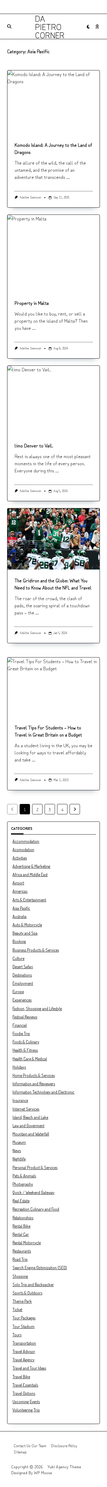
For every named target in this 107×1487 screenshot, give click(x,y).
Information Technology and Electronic (43, 1092)
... (68, 176)
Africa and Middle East (30, 874)
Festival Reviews (24, 1016)
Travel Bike (21, 1376)
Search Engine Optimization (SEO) (39, 1267)
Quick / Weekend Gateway (33, 1192)
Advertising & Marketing (31, 866)
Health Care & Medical (29, 1058)
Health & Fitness (25, 1050)
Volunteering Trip (26, 1409)
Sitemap (20, 1452)
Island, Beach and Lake (30, 1117)
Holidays (19, 1067)
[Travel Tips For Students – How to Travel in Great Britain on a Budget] (53, 687)
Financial (19, 1025)
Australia (19, 916)
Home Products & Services (33, 1075)
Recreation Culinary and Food (35, 1209)
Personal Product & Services (34, 1167)
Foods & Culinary (25, 1041)
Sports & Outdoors (27, 1292)
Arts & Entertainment (29, 899)
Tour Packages (23, 1317)
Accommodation (25, 841)
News (16, 1150)
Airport (18, 882)
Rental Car (20, 1234)
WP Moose (43, 1472)
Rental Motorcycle (26, 1242)
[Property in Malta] (53, 253)
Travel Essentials (25, 1384)
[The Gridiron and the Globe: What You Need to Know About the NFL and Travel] (53, 539)
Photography (22, 1184)
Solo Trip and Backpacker (33, 1284)
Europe (18, 991)
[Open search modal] (9, 26)
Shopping (20, 1276)
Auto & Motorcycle (27, 924)
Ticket (17, 1309)
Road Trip (20, 1259)
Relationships (22, 1217)
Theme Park (22, 1301)
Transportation (24, 1343)
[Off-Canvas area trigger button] (97, 26)
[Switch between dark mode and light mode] (88, 26)
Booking (19, 941)
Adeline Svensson (30, 197)
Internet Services (25, 1108)
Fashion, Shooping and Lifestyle (37, 1008)
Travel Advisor (23, 1351)
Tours (16, 1334)
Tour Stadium (23, 1326)
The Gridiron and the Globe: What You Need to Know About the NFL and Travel (53, 584)
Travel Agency (23, 1359)
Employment (22, 983)
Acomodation (23, 849)
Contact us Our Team (30, 1445)
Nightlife (19, 1158)
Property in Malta (32, 302)
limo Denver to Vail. (34, 445)
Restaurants (21, 1250)
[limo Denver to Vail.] (53, 400)
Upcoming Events (26, 1401)
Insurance (20, 1100)
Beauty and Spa (24, 933)
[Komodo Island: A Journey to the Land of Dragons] (53, 102)
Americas (19, 891)
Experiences (22, 999)
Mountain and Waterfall (30, 1133)
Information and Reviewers (33, 1083)
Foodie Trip (21, 1033)
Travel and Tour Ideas (29, 1368)
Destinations (22, 974)
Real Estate (20, 1200)
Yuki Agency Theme (64, 1466)
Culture (18, 958)
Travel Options (23, 1393)
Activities (19, 857)
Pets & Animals (24, 1175)
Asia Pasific (21, 908)
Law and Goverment (28, 1125)
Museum (19, 1142)
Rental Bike (21, 1226)
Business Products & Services (35, 950)
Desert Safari (22, 966)
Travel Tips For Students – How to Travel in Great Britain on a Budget (48, 731)
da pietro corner (49, 26)
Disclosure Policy (64, 1445)
